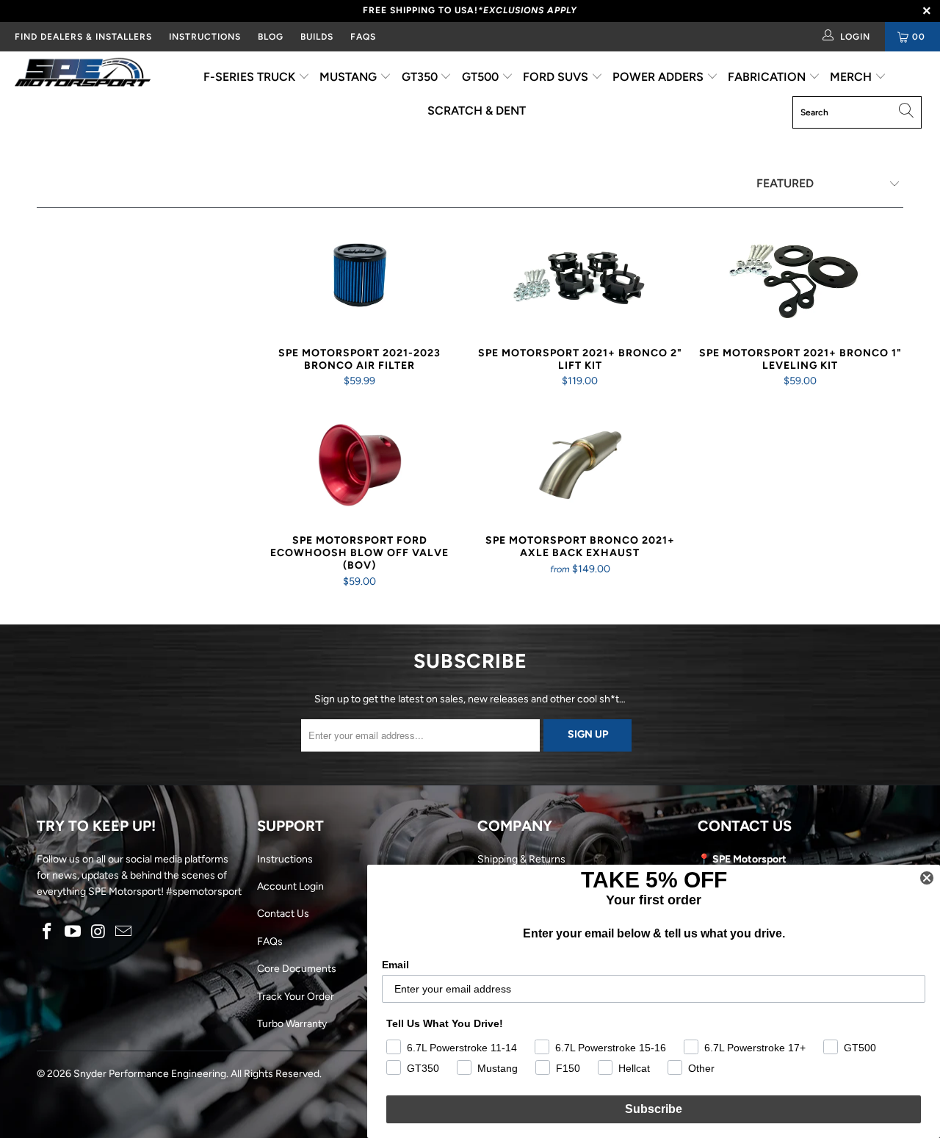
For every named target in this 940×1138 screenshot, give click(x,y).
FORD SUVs (557, 77)
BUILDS (316, 37)
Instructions (285, 859)
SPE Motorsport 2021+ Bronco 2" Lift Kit (580, 278)
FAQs (363, 37)
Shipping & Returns (521, 859)
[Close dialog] (926, 878)
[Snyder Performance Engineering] (83, 74)
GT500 (482, 77)
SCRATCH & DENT (476, 111)
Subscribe (653, 1109)
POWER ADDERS (659, 77)
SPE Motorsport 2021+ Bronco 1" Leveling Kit (800, 278)
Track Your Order (295, 996)
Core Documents (296, 968)
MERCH (852, 77)
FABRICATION (768, 77)
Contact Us (283, 913)
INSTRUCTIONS (205, 37)
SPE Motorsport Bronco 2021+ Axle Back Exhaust (580, 465)
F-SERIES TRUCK (250, 77)
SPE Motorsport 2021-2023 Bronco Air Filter (360, 278)
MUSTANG (349, 77)
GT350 (421, 77)
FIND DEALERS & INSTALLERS (83, 37)
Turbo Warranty (292, 1024)
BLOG (270, 37)
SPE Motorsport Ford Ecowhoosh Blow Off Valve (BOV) (360, 465)
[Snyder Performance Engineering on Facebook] (48, 932)
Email (395, 964)
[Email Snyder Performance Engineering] (124, 932)
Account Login (290, 886)
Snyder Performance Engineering (149, 1073)
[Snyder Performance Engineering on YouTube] (73, 932)
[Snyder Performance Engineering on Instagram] (98, 932)
